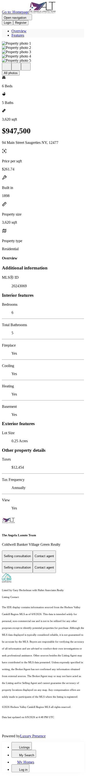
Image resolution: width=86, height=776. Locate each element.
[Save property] (16, 67)
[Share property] (26, 67)
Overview (19, 31)
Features (17, 35)
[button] (43, 43)
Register (21, 22)
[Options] (6, 67)
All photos (11, 73)
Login (7, 22)
